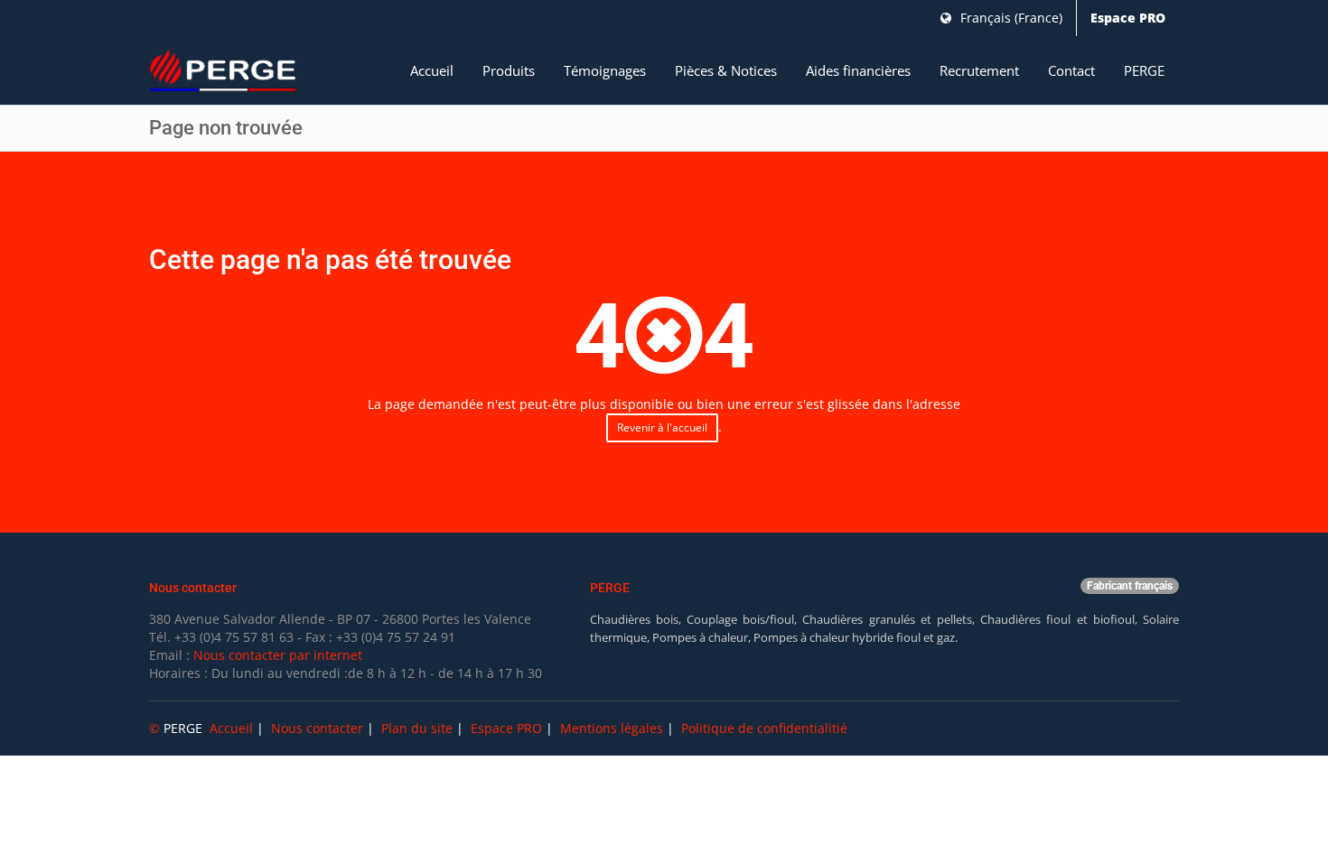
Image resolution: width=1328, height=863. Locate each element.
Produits (508, 70)
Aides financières (858, 70)
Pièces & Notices (726, 70)
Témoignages (605, 70)
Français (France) (1009, 17)
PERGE (1144, 70)
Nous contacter (317, 728)
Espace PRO (1127, 17)
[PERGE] (223, 71)
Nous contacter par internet (277, 654)
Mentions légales (611, 728)
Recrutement (979, 70)
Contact (1071, 70)
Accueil (432, 70)
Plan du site (417, 728)
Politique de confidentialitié (764, 728)
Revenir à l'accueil (662, 427)
